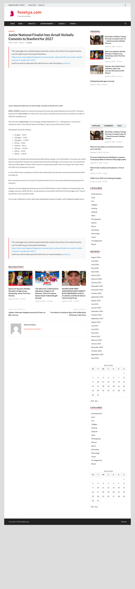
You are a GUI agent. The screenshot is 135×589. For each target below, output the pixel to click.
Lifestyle (31, 24)
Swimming (11, 31)
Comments (108, 126)
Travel (93, 237)
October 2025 (96, 293)
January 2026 (96, 282)
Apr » (97, 401)
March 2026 (95, 275)
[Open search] (125, 23)
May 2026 (95, 268)
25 (103, 390)
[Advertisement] (88, 14)
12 (108, 382)
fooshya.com (29, 12)
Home (12, 24)
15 (124, 382)
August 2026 (96, 257)
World (93, 244)
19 (108, 386)
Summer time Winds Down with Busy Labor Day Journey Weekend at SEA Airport (115, 69)
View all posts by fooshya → (33, 329)
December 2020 (97, 347)
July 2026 (94, 261)
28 (119, 390)
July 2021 (94, 326)
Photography (96, 219)
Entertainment (47, 24)
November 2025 (97, 290)
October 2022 (96, 315)
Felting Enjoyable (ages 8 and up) (102, 81)
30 (93, 395)
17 (98, 386)
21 (119, 386)
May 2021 (95, 333)
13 (114, 382)
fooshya (29, 42)
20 (114, 386)
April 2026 (95, 272)
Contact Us (41, 5)
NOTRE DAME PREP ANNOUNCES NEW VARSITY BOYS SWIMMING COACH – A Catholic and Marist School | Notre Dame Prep (73, 293)
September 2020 (97, 354)
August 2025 (96, 300)
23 (93, 390)
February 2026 (96, 279)
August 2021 (96, 322)
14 (119, 382)
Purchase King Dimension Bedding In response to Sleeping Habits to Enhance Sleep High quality (108, 158)
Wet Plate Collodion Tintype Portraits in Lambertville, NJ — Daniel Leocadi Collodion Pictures (115, 39)
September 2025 (97, 297)
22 (124, 386)
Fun (92, 201)
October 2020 (96, 351)
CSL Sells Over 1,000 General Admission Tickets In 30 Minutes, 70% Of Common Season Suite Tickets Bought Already (46, 293)
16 (93, 386)
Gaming (94, 208)
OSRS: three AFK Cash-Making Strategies (105, 178)
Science (62, 24)
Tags (119, 126)
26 (108, 390)
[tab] (96, 126)
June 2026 (95, 264)
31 (98, 395)
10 (98, 382)
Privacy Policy (32, 5)
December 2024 (97, 311)
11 (103, 382)
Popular (96, 126)
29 (124, 390)
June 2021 (95, 329)
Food (93, 197)
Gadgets (94, 205)
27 (114, 390)
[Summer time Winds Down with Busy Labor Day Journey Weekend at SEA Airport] (96, 66)
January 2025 (96, 308)
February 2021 (96, 340)
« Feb (92, 401)
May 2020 (95, 358)
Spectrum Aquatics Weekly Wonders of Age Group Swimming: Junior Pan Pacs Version (19, 292)
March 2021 (95, 336)
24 (98, 390)
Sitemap (124, 522)
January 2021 (96, 344)
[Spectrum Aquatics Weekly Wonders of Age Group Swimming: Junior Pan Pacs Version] (20, 279)
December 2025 (97, 286)
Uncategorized (96, 241)
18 (103, 386)
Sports (73, 24)
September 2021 (97, 318)
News (20, 24)
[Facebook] (125, 5)
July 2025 (94, 304)
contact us (66, 63)
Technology (95, 233)
